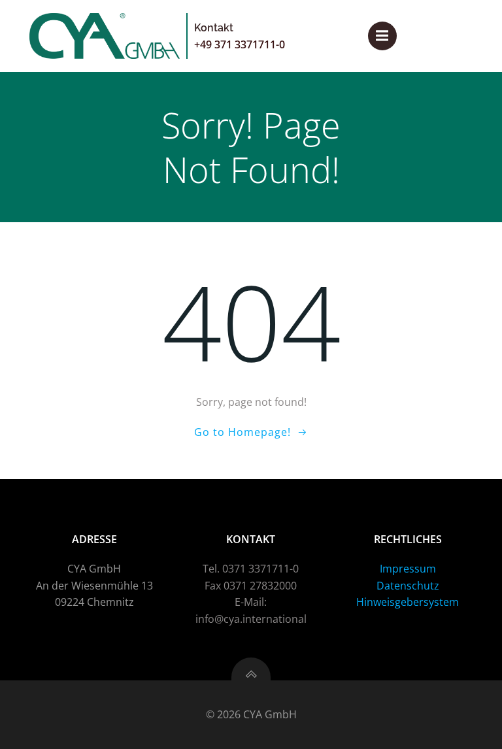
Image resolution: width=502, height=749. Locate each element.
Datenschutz (407, 585)
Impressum (408, 568)
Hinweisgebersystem (407, 602)
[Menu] (382, 36)
